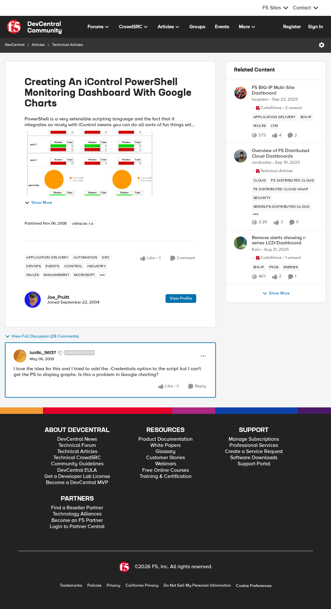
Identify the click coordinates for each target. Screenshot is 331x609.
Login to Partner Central (77, 527)
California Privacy (141, 585)
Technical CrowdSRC (77, 458)
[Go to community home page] (34, 27)
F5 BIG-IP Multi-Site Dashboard (273, 90)
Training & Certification (166, 476)
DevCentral (15, 44)
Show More (41, 202)
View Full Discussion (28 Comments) (45, 336)
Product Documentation (165, 439)
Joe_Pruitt (58, 297)
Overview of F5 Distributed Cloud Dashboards (280, 153)
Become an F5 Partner (77, 520)
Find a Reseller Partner (77, 508)
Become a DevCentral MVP (77, 483)
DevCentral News (77, 439)
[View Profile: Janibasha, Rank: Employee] (240, 155)
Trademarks (71, 585)
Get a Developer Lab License (77, 476)
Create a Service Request (254, 451)
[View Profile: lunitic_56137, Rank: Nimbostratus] (20, 355)
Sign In (315, 26)
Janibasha (262, 162)
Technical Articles (67, 44)
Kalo (256, 249)
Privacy (113, 585)
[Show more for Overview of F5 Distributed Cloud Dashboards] (256, 214)
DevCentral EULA (77, 470)
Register (292, 26)
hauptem (260, 99)
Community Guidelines (77, 464)
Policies (94, 585)
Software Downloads (253, 458)
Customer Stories (165, 458)
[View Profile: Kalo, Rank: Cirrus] (240, 243)
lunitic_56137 (43, 352)
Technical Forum (77, 445)
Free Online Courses (165, 470)
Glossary (165, 451)
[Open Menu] (321, 45)
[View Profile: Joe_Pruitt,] (33, 300)
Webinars (165, 464)
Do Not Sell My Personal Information (197, 585)
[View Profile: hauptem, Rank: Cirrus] (240, 92)
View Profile (181, 298)
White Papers (165, 445)
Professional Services (254, 445)
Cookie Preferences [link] (254, 585)
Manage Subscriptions (254, 439)
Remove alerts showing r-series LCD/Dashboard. (279, 240)
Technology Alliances (77, 514)
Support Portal (254, 464)
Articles (38, 44)
